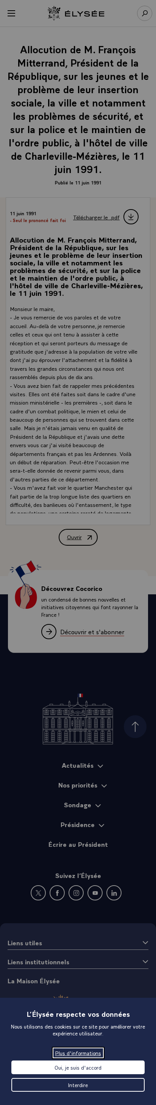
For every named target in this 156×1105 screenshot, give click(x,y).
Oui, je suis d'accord (78, 1067)
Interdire (78, 1084)
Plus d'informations (78, 1052)
